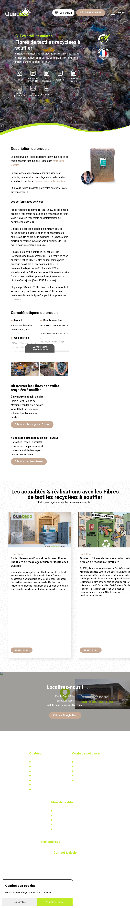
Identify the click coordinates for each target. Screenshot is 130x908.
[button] (119, 532)
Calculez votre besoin (85, 780)
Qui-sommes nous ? (41, 761)
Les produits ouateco (36, 36)
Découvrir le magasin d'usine (32, 424)
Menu (121, 12)
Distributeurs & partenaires (45, 775)
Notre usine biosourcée (43, 771)
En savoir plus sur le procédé (49, 181)
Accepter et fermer (55, 902)
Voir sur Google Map (65, 715)
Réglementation (82, 771)
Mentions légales (40, 789)
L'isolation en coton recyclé (66, 810)
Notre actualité (39, 766)
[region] (65, 701)
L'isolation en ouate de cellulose (90, 761)
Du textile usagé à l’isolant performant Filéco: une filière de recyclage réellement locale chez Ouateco (39, 562)
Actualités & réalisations (87, 766)
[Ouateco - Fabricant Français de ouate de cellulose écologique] (18, 12)
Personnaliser (19, 902)
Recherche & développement (89, 775)
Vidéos (35, 784)
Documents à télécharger (44, 780)
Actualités (58, 815)
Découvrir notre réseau (29, 461)
